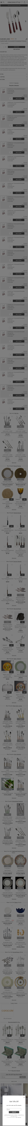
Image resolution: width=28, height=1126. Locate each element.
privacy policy (19, 1117)
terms (16, 1117)
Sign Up (14, 1112)
